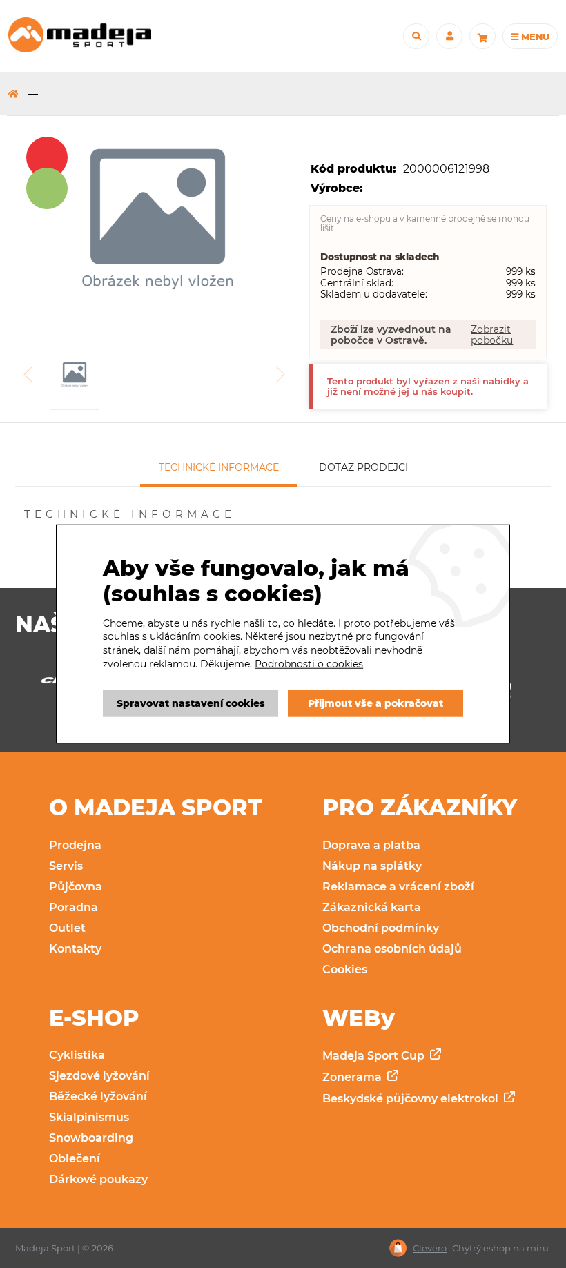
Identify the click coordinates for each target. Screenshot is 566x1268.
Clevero (430, 1248)
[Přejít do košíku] (482, 36)
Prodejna (75, 845)
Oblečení (74, 1158)
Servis (66, 865)
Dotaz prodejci (363, 467)
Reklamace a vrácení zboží (398, 886)
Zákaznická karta (371, 907)
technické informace (219, 467)
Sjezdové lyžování (99, 1075)
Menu (533, 36)
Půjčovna (75, 886)
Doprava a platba (371, 845)
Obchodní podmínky (380, 928)
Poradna (73, 907)
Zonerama (353, 1077)
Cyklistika (77, 1055)
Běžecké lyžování (98, 1096)
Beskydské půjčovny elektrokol (411, 1098)
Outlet (67, 928)
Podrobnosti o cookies (309, 663)
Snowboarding (91, 1137)
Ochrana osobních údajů (392, 948)
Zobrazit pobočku (492, 335)
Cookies (344, 969)
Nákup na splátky (372, 865)
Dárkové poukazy (98, 1179)
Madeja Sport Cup (374, 1055)
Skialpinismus (89, 1117)
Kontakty (75, 948)
